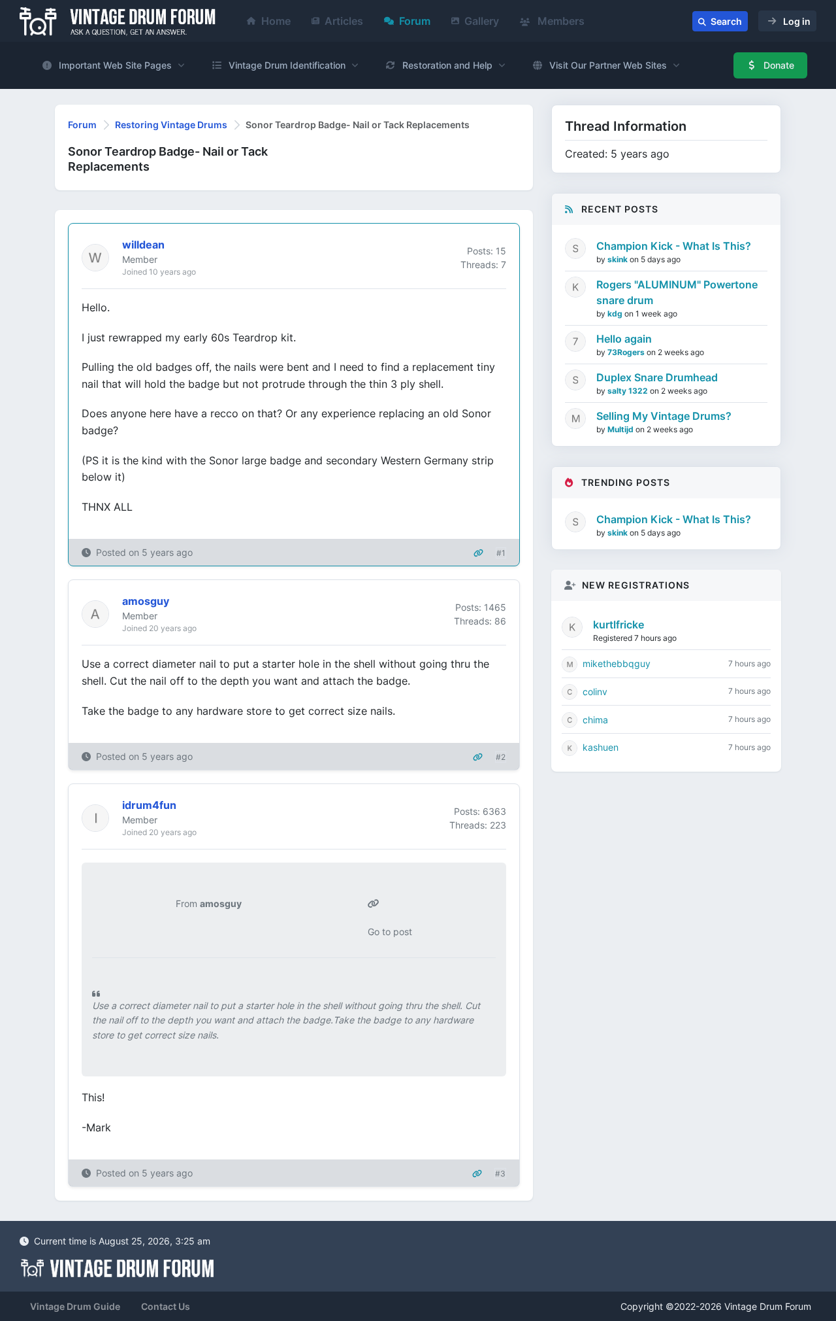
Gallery (481, 20)
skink (618, 259)
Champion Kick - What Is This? (673, 245)
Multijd (621, 429)
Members (560, 20)
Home (276, 20)
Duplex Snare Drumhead (657, 377)
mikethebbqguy (617, 663)
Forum (414, 20)
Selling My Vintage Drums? (664, 415)
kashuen (601, 747)
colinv (595, 691)
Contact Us (165, 1306)
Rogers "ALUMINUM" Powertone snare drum (677, 292)
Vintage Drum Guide (75, 1306)
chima (595, 719)
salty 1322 (628, 391)
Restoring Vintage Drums (171, 124)
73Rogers (627, 352)
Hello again (624, 338)
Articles (344, 20)
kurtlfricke (618, 624)
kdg (615, 313)
